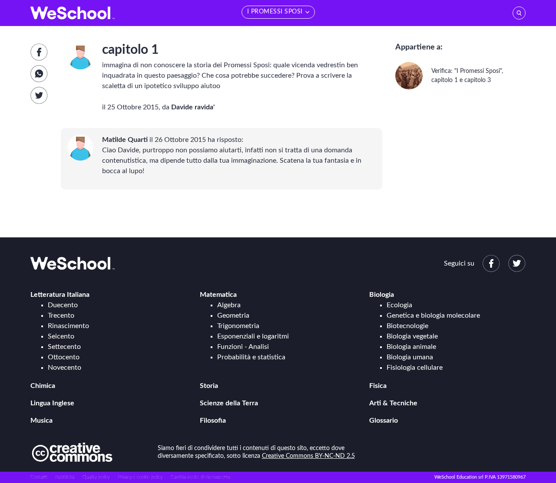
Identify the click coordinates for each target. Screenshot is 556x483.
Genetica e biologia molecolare (433, 315)
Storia (209, 385)
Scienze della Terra (229, 403)
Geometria (233, 315)
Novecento (64, 367)
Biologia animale (411, 346)
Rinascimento (68, 325)
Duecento (63, 305)
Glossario (383, 420)
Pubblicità (64, 477)
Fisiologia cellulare (415, 367)
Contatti (38, 477)
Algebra (229, 305)
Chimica (42, 385)
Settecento (64, 346)
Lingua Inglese (52, 403)
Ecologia (399, 305)
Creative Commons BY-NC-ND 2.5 (308, 456)
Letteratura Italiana (59, 294)
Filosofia (213, 420)
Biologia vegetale (412, 336)
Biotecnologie (407, 325)
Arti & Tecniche (393, 403)
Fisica (378, 385)
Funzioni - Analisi (243, 346)
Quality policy (96, 477)
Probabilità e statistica (251, 357)
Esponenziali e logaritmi (253, 336)
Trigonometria (238, 325)
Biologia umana (410, 357)
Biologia (381, 294)
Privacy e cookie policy (140, 477)
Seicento (61, 336)
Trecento (61, 315)
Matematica (218, 294)
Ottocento (63, 357)
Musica (41, 420)
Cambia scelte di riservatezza (200, 477)
